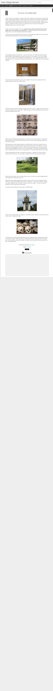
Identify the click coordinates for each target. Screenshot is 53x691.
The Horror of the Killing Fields (27, 13)
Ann (34, 245)
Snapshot (25, 5)
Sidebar (20, 5)
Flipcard (6, 5)
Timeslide (30, 5)
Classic (2, 5)
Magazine (11, 5)
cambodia (29, 247)
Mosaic (16, 5)
